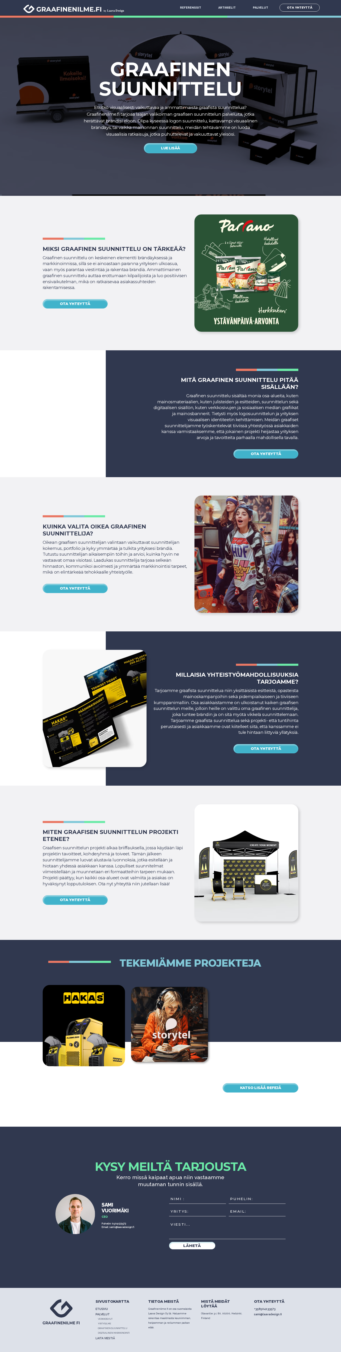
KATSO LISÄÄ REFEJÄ (260, 1088)
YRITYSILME (104, 1323)
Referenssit (190, 7)
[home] (76, 7)
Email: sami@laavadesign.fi (118, 1227)
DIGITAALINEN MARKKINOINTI (114, 1333)
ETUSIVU (102, 1309)
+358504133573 (265, 1309)
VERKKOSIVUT (105, 1319)
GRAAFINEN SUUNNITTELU (112, 1328)
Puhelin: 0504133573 (114, 1223)
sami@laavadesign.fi (268, 1314)
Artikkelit (227, 7)
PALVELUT (260, 7)
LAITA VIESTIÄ (105, 1338)
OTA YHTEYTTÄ (299, 7)
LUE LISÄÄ (170, 148)
